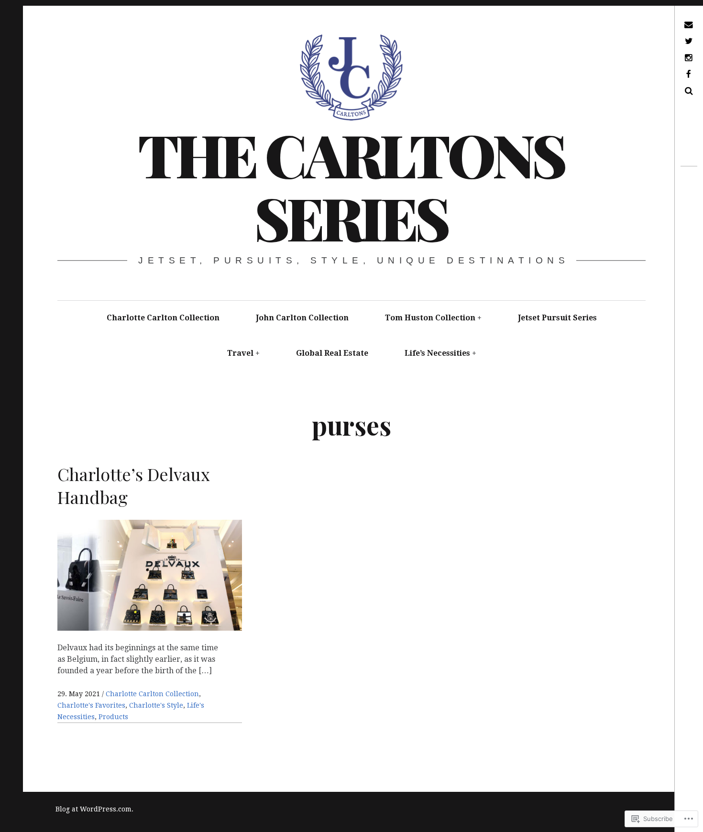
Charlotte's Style (156, 705)
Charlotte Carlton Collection (163, 317)
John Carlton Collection (302, 317)
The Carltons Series (351, 185)
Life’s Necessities (437, 353)
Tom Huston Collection (430, 317)
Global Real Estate (332, 353)
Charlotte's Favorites (91, 705)
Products (113, 717)
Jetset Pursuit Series (557, 317)
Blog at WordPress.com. (94, 809)
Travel (240, 353)
